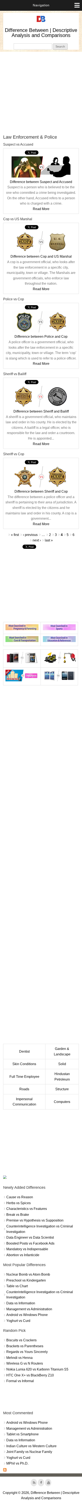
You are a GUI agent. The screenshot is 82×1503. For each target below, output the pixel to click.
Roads (24, 1089)
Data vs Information (20, 1303)
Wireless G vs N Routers (24, 1363)
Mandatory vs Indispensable (27, 1249)
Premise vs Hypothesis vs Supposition (34, 1220)
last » (49, 540)
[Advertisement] (41, 93)
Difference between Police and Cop (41, 336)
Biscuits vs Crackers (21, 1340)
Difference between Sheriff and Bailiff (41, 411)
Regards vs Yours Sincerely (27, 1352)
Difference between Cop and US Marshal (41, 256)
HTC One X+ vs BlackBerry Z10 (30, 1375)
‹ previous (30, 535)
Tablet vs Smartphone (22, 1434)
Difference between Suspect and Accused (41, 182)
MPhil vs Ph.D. (17, 1463)
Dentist (24, 1051)
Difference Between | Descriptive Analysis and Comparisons (41, 32)
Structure (62, 1089)
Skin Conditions (24, 1064)
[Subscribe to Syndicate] (5, 1470)
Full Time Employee (24, 1076)
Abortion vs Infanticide (22, 1255)
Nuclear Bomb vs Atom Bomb (28, 1274)
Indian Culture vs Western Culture (31, 1446)
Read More (41, 209)
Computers (62, 1102)
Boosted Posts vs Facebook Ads (30, 1243)
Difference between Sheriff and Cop (41, 491)
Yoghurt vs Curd (18, 1321)
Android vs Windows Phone (27, 1315)
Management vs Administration (29, 1309)
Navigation (41, 5)
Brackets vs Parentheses (24, 1346)
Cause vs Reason (19, 1197)
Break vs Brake (17, 1214)
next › (37, 540)
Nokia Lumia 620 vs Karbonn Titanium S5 (37, 1369)
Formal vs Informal (20, 1381)
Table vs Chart (17, 1286)
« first (15, 535)
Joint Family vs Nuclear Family (29, 1452)
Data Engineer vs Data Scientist (30, 1237)
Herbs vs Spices (18, 1203)
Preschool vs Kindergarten (26, 1280)
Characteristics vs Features (26, 1209)
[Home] (41, 22)
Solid (62, 1064)
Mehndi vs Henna (19, 1358)
